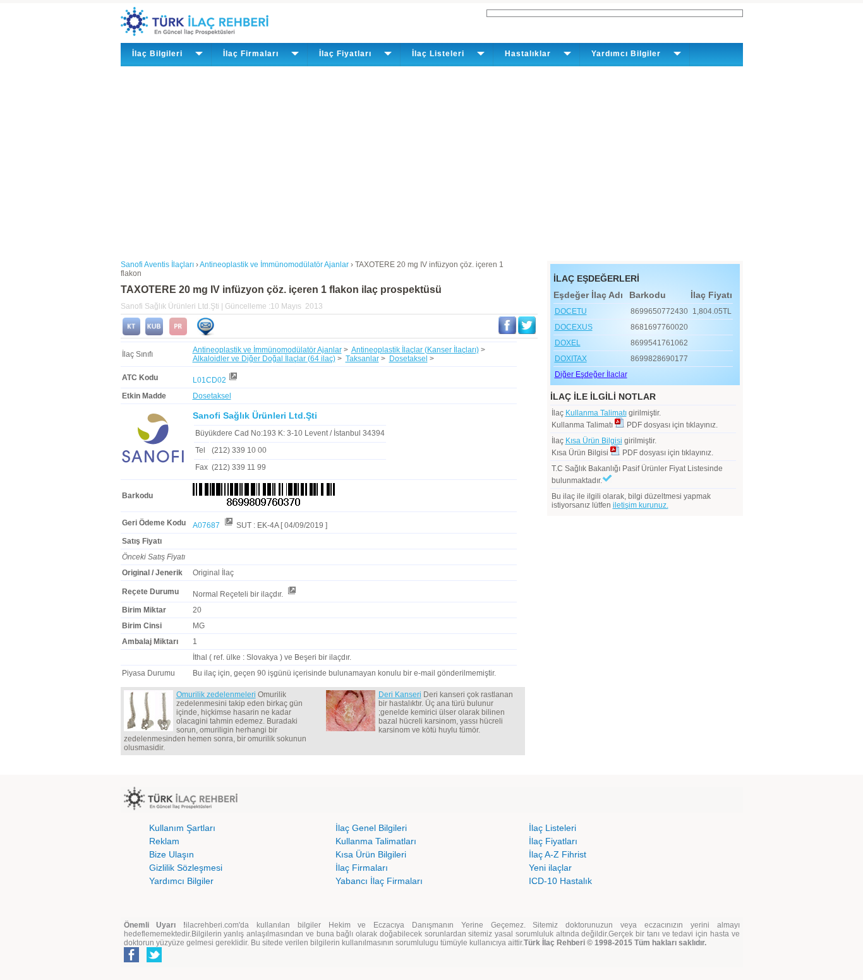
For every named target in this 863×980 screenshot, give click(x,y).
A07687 (207, 525)
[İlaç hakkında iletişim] (205, 332)
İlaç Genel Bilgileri (371, 828)
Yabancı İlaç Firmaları (379, 881)
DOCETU (571, 311)
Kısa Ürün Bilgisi (593, 440)
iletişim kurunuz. (640, 505)
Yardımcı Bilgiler (181, 881)
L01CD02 (209, 380)
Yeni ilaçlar (550, 868)
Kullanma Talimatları (375, 841)
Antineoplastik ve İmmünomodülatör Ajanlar (267, 349)
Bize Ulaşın (171, 854)
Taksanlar (362, 358)
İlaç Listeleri (552, 828)
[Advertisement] (432, 161)
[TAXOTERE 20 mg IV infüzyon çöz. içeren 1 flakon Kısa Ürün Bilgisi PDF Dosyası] (615, 452)
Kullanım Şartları (182, 828)
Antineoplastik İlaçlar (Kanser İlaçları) (415, 349)
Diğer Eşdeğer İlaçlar (591, 374)
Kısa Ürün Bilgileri (370, 854)
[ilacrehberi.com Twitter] (154, 959)
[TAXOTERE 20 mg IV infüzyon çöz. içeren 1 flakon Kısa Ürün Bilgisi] (154, 332)
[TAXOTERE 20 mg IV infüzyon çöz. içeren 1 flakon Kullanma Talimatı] (131, 332)
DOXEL (568, 342)
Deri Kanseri (399, 694)
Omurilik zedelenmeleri (216, 694)
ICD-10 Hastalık (560, 881)
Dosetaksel (408, 358)
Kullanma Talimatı (596, 413)
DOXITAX (571, 358)
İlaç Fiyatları (553, 841)
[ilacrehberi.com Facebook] (131, 959)
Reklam (164, 841)
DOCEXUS (574, 327)
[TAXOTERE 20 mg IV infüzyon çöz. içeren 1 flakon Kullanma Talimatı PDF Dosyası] (620, 425)
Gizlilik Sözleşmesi (185, 868)
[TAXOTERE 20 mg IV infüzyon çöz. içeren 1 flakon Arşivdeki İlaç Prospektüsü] (178, 332)
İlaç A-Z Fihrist (557, 854)
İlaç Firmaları (361, 868)
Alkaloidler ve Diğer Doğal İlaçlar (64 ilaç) (264, 358)
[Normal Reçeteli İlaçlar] (291, 594)
